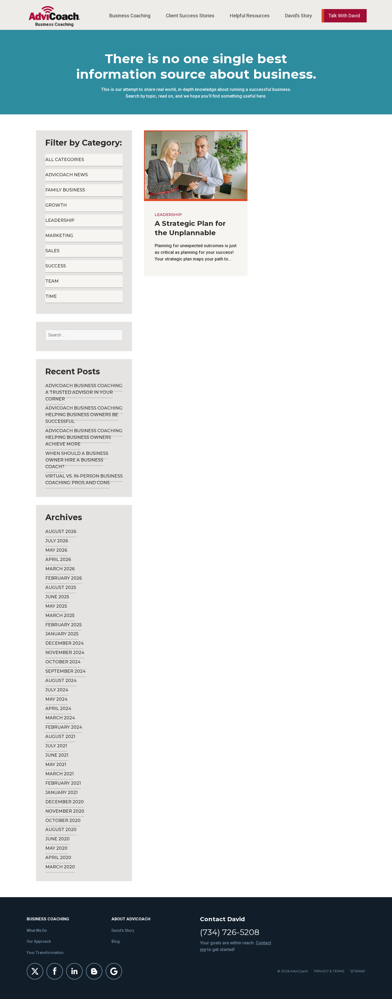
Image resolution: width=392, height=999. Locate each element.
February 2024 (63, 727)
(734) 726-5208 (229, 932)
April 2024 (58, 708)
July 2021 (56, 745)
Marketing (59, 235)
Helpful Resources (250, 15)
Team (52, 281)
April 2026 (58, 559)
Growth (56, 205)
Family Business (65, 189)
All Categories (64, 159)
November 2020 (64, 811)
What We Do (37, 930)
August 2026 (60, 531)
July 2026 (56, 540)
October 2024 (63, 661)
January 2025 (61, 633)
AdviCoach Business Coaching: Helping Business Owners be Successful (84, 415)
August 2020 (61, 829)
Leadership (168, 214)
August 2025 (60, 587)
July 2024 (56, 689)
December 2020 (64, 801)
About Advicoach (130, 919)
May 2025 (56, 606)
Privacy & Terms (329, 971)
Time (51, 296)
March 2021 (59, 773)
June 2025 (57, 596)
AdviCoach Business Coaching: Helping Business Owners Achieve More (84, 437)
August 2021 (60, 736)
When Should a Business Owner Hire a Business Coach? (76, 460)
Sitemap (357, 971)
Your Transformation (45, 952)
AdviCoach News (66, 174)
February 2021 (63, 783)
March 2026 (60, 568)
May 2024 (56, 699)
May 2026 (56, 550)
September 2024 (65, 671)
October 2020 (63, 820)
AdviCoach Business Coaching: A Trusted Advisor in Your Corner (84, 392)
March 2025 (59, 615)
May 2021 (55, 764)
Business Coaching (129, 15)
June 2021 (56, 755)
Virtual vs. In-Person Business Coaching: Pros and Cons (84, 479)
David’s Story (298, 15)
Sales (52, 250)
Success (55, 265)
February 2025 (63, 624)
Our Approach (39, 941)
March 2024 (60, 717)
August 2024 (61, 680)
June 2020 (57, 838)
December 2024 (64, 643)
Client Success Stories (190, 15)
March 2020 (60, 866)
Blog (115, 941)
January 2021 (61, 792)
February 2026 (63, 578)
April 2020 (58, 857)
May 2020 (56, 848)
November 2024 (64, 652)
